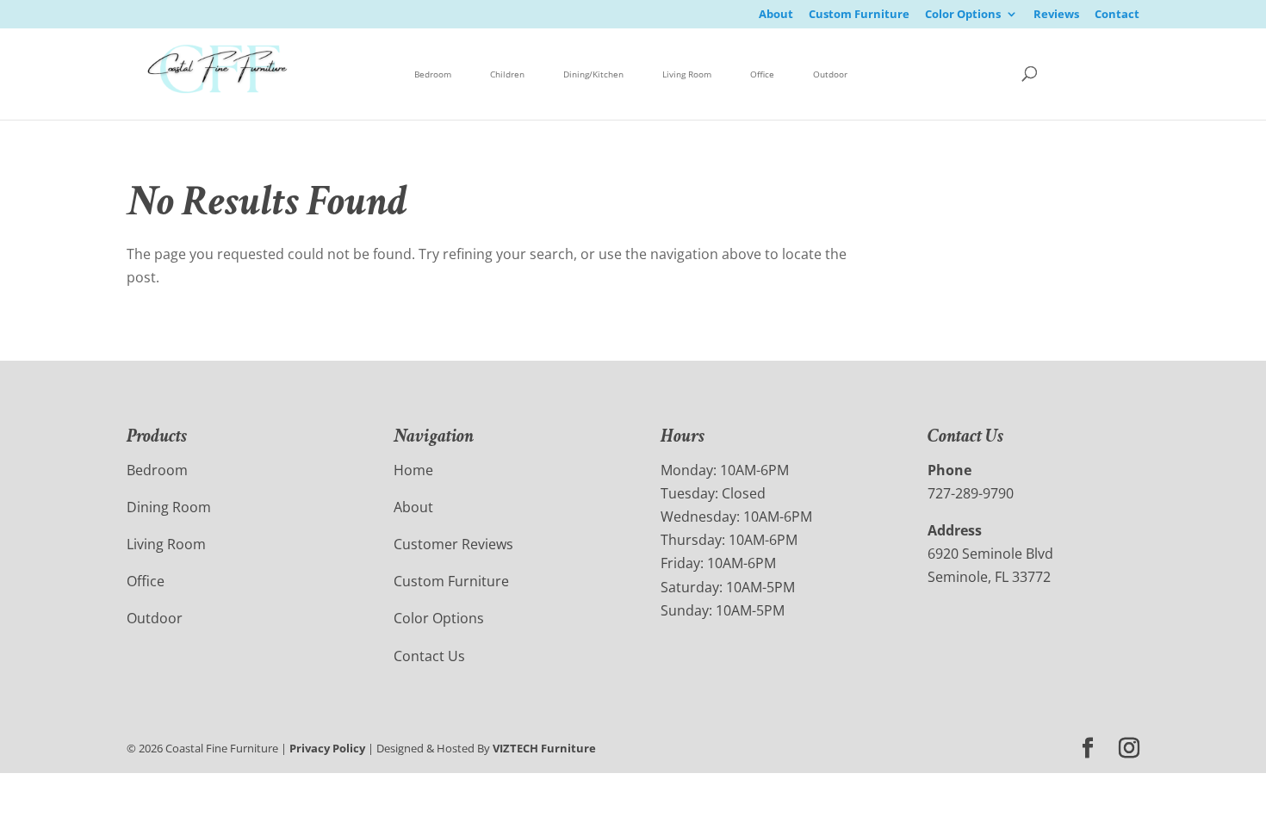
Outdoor (830, 74)
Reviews (1056, 15)
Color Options (963, 15)
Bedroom (432, 74)
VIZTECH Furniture (544, 748)
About (776, 15)
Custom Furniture (859, 15)
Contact (1117, 15)
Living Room (686, 74)
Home (413, 470)
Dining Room (169, 507)
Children (507, 74)
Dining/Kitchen (593, 74)
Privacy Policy (327, 748)
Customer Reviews (453, 544)
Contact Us (429, 656)
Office (762, 74)
